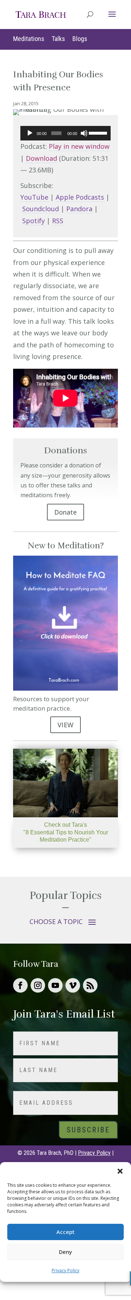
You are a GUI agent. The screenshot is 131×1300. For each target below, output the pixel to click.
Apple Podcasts (80, 197)
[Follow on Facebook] (20, 985)
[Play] (29, 133)
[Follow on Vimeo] (73, 985)
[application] (65, 133)
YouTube (34, 197)
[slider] (98, 132)
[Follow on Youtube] (55, 985)
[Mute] (84, 133)
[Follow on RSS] (90, 985)
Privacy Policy (65, 1270)
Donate (65, 512)
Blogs (79, 38)
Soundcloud (40, 208)
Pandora (79, 208)
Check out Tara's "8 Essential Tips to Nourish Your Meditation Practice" (65, 832)
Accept (65, 1231)
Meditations (28, 38)
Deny (65, 1251)
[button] (120, 1171)
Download (41, 158)
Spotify (33, 220)
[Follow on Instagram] (38, 985)
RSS (57, 220)
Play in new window (79, 146)
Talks (58, 38)
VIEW (65, 724)
